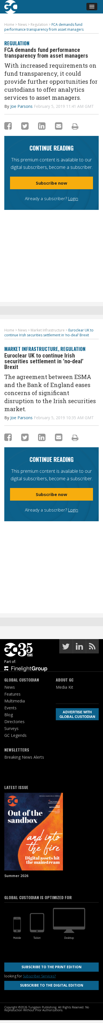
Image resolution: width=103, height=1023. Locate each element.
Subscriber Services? (39, 976)
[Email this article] (58, 126)
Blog (8, 714)
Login (73, 198)
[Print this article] (75, 126)
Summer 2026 (16, 875)
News (9, 687)
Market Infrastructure (31, 348)
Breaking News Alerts (24, 757)
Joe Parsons (21, 106)
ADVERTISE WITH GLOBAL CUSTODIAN (77, 714)
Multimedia (14, 701)
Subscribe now (51, 183)
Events (10, 707)
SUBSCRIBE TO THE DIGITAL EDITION (51, 985)
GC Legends (15, 735)
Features (12, 694)
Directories (14, 721)
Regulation (16, 43)
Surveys (11, 728)
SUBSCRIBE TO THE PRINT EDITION (51, 967)
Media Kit (64, 687)
